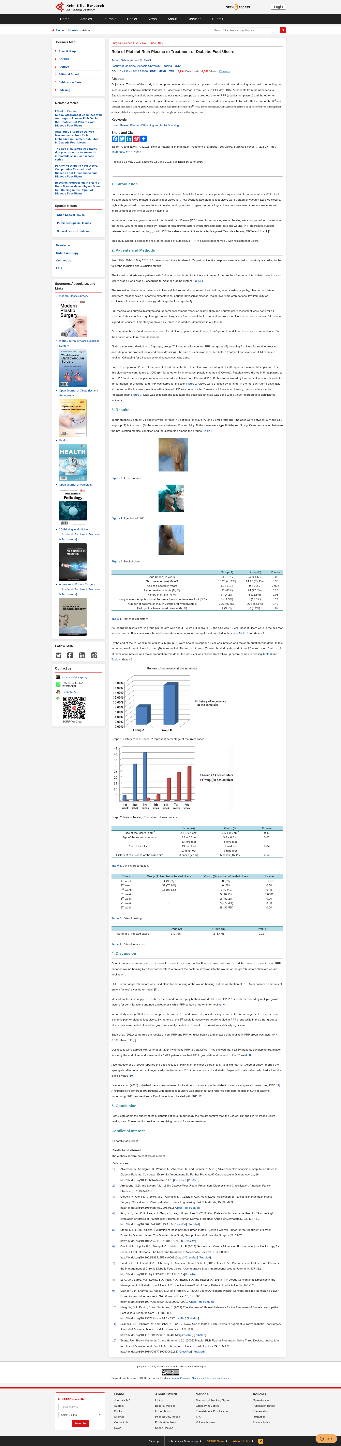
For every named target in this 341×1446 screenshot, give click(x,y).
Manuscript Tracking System (213, 1400)
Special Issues (164, 1427)
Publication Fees (70, 82)
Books (132, 19)
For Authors (162, 1411)
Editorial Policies (165, 1405)
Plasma (135, 125)
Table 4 (116, 659)
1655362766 (70, 691)
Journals (109, 19)
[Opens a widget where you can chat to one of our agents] (326, 1439)
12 (200, 1096)
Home (64, 19)
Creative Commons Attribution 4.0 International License (200, 1378)
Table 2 (243, 633)
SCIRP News (215, 1441)
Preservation (261, 1411)
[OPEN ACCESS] (238, 6)
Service (202, 1394)
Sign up (154, 1441)
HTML (163, 71)
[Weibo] (94, 655)
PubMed (193, 1180)
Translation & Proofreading (212, 1411)
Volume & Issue (205, 1422)
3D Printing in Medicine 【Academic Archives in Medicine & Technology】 (79, 534)
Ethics (159, 1400)
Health (63, 440)
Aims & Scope (68, 51)
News (152, 19)
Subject (119, 1405)
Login (278, 7)
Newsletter (63, 245)
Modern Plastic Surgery (73, 295)
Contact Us (63, 260)
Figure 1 (198, 280)
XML (172, 71)
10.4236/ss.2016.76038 (133, 71)
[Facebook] (70, 655)
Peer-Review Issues (167, 1416)
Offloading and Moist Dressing (160, 125)
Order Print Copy (67, 253)
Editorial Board (69, 74)
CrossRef (180, 1180)
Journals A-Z (122, 1400)
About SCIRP (166, 1394)
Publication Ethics (264, 1405)
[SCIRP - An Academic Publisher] (79, 6)
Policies (259, 1394)
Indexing (64, 89)
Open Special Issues (71, 214)
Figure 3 (136, 394)
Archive (64, 66)
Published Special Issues (74, 222)
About (172, 19)
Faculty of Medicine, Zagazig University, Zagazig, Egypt (146, 65)
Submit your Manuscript (183, 1441)
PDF (153, 71)
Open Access (261, 1400)
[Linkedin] (82, 655)
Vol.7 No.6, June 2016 (149, 42)
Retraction (259, 1416)
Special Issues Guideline (73, 231)
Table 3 (267, 654)
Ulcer (114, 125)
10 (131, 1075)
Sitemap (119, 1416)
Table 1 (208, 430)
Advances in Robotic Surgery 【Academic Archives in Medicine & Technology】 (79, 589)
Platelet (124, 125)
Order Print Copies (207, 1405)
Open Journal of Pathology (75, 484)
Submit (217, 19)
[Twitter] (58, 655)
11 (277, 1085)
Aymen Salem (120, 60)
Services (194, 19)
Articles (86, 19)
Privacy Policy (261, 1422)
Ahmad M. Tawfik (141, 60)
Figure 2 (191, 383)
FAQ (59, 268)
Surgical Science (121, 42)
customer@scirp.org (75, 677)
